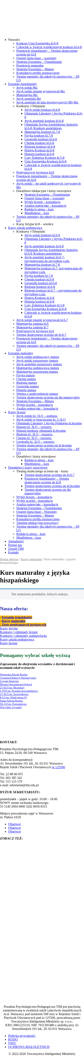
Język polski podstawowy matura (37, 357)
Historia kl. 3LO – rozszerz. (34, 427)
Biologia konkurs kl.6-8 (39, 146)
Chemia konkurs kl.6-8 (39, 143)
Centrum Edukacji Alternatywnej (18, 677)
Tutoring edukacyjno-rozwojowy (37, 523)
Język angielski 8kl (28, 98)
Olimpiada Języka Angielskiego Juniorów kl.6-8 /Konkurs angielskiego (51, 126)
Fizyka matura (25, 375)
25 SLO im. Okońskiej (12, 687)
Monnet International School (16, 684)
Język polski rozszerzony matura (37, 360)
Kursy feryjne (9, 628)
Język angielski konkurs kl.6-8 (44, 121)
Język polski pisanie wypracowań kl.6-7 (42, 320)
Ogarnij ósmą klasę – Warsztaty (36, 512)
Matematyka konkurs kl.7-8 (42, 132)
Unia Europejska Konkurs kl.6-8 (45, 161)
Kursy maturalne (31, 559)
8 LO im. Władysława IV (13, 697)
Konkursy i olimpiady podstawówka (23, 635)
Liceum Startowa (9, 681)
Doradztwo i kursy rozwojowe (28, 467)
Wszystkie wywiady (11, 707)
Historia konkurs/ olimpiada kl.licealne (41, 430)
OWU (12, 1043)
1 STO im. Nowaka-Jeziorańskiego (19, 690)
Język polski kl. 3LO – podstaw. (37, 416)
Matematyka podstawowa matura (37, 368)
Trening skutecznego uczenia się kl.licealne (44, 445)
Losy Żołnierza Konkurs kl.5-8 (44, 157)
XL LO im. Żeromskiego (13, 704)
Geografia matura (27, 386)
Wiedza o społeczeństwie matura (37, 393)
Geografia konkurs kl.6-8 (40, 139)
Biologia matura (26, 382)
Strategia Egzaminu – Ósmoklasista (39, 62)
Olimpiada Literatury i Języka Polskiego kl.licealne (49, 423)
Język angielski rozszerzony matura (39, 364)
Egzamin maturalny (20, 353)
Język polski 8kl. (27, 87)
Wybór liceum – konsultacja (42, 202)
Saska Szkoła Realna (11, 700)
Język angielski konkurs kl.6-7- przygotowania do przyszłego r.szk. (47, 259)
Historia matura (26, 390)
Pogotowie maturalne (30, 65)
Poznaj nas (15, 545)
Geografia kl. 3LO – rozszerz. (35, 441)
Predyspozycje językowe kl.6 (35, 331)
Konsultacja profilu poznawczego (38, 73)
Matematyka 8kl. (27, 95)
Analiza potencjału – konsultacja (45, 205)
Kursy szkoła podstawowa (25, 228)
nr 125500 (58, 767)
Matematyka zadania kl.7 (32, 327)
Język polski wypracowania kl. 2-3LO (41, 419)
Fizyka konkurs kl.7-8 (38, 135)
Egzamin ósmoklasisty (22, 84)
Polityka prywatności (21, 1035)
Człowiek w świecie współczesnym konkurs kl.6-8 (49, 47)
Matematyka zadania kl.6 (32, 323)
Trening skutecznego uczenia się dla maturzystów (48, 397)
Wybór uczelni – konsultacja (34, 405)
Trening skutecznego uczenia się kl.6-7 (41, 334)
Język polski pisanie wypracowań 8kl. (40, 91)
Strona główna (9, 559)
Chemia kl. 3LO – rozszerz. (34, 438)
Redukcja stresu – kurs (39, 209)
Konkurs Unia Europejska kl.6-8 (37, 43)
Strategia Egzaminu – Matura (35, 69)
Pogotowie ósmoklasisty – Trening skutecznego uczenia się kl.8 (46, 480)
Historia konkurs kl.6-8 (39, 154)
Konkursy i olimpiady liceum (19, 632)
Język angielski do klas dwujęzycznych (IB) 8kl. (47, 102)
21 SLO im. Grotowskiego (14, 694)
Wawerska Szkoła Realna (14, 674)
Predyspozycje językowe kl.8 (35, 172)
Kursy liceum (16, 412)
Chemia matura (26, 379)
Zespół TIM (16, 548)
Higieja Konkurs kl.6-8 (39, 150)
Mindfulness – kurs (36, 213)
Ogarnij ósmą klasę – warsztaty (36, 58)
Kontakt (13, 552)
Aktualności (16, 541)
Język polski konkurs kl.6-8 (42, 109)
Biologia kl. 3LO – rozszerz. (34, 434)
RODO (13, 1039)
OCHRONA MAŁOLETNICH (29, 1047)
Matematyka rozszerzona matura (37, 371)
